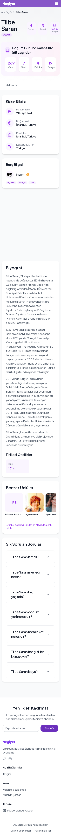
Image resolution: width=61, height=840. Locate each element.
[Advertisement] (30, 224)
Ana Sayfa (6, 12)
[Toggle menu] (56, 4)
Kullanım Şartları (43, 830)
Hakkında (11, 85)
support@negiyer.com (20, 810)
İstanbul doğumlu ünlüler (19, 524)
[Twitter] (4, 758)
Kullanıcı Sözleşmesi (20, 830)
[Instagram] (10, 758)
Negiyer (9, 3)
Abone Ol (49, 728)
